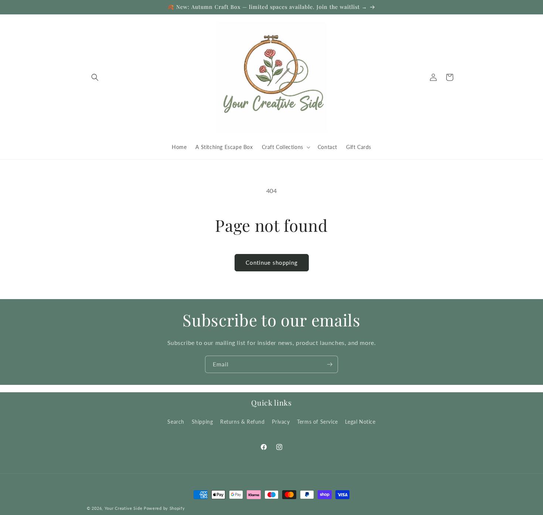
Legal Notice (360, 421)
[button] (95, 77)
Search (175, 421)
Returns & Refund (242, 421)
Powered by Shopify (164, 508)
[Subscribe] (329, 364)
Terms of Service (317, 421)
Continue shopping (272, 262)
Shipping (202, 421)
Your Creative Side (124, 508)
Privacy (281, 421)
